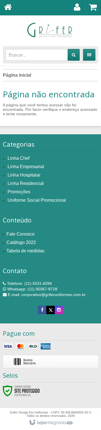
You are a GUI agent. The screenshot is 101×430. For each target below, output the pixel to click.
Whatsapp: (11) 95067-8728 (31, 289)
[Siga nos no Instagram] (59, 310)
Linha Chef (18, 158)
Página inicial (17, 75)
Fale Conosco (20, 234)
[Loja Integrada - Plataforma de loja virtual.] (51, 422)
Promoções (19, 191)
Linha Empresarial (26, 166)
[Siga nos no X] (50, 310)
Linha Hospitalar (24, 175)
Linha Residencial (26, 183)
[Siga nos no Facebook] (42, 310)
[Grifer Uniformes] (50, 29)
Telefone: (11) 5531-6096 (29, 283)
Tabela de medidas (25, 250)
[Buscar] (74, 55)
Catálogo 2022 (21, 242)
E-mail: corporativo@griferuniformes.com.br (46, 294)
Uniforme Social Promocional (37, 200)
